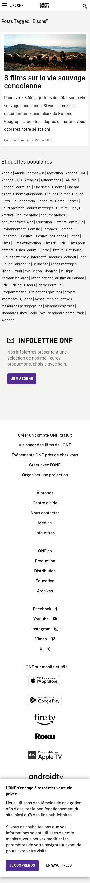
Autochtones (51, 180)
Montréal (51, 271)
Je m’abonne (22, 379)
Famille (34, 229)
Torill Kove (38, 313)
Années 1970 (12, 180)
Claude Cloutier (57, 194)
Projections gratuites (45, 292)
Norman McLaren (15, 278)
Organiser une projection (45, 475)
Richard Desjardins (59, 306)
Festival (27, 236)
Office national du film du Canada (57, 278)
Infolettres (45, 533)
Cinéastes (42, 187)
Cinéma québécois (28, 194)
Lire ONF (16, 5)
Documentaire (27, 215)
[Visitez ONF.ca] (53, 5)
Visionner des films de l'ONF (45, 445)
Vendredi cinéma (61, 313)
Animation (55, 173)
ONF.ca (16, 285)
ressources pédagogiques (22, 306)
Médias (45, 523)
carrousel (24, 187)
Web (80, 313)
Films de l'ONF (55, 243)
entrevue (76, 222)
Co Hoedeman (23, 201)
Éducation (44, 222)
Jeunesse (40, 264)
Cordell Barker (66, 201)
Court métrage (13, 208)
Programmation (14, 292)
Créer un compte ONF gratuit (45, 435)
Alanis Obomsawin (29, 173)
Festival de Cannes (51, 236)
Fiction (74, 236)
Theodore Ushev (14, 313)
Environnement (14, 229)
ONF (5, 285)
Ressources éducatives (53, 299)
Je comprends (22, 866)
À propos (45, 493)
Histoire (58, 250)
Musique (67, 271)
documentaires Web (18, 222)
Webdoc (8, 320)
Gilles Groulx (26, 250)
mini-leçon (33, 271)
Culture (62, 208)
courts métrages (40, 208)
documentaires (53, 215)
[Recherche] (85, 6)
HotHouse (74, 250)
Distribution (45, 571)
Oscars (29, 285)
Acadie (7, 173)
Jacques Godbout (62, 257)
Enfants (60, 222)
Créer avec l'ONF (45, 465)
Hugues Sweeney (15, 257)
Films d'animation (27, 243)
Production (45, 561)
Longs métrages (64, 264)
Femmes (50, 229)
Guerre (43, 250)
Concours (45, 201)
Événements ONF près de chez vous (45, 455)
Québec (26, 299)
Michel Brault (12, 271)
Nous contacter (45, 513)
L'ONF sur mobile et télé (45, 667)
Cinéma (58, 187)
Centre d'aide (45, 503)
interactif (38, 257)
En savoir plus (59, 866)
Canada (8, 187)
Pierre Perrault (49, 285)
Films (6, 243)
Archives (31, 180)
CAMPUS (70, 180)
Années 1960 (76, 173)
